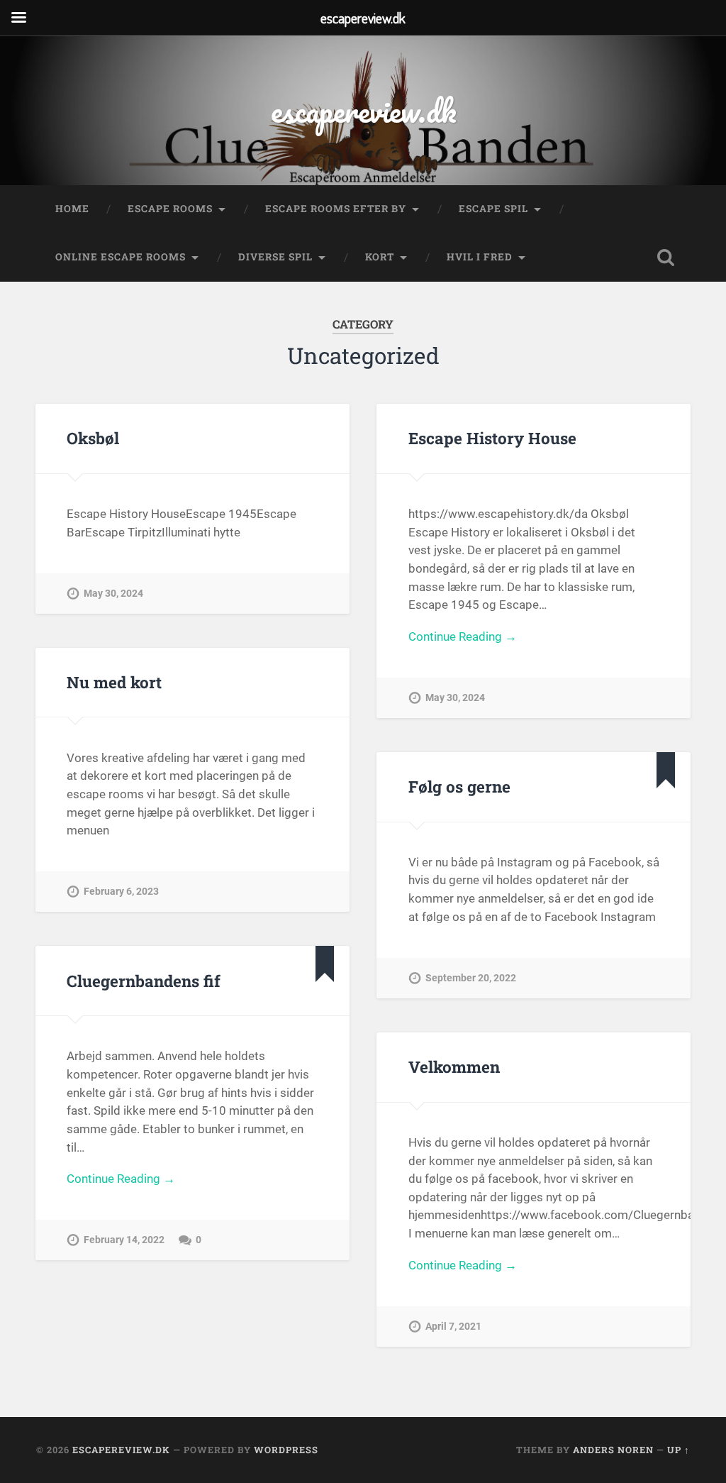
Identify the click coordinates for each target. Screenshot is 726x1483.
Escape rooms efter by (335, 208)
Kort (379, 256)
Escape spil (493, 208)
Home (72, 208)
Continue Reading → (462, 636)
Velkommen (454, 1066)
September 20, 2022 (470, 978)
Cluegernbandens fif (143, 980)
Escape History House (492, 437)
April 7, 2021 (453, 1327)
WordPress (286, 1449)
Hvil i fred (480, 256)
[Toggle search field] (666, 257)
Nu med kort (114, 682)
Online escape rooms (120, 256)
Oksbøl (93, 437)
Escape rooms (170, 208)
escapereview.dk (363, 110)
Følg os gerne (459, 786)
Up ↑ (678, 1449)
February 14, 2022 (124, 1240)
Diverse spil (275, 256)
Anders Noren (613, 1449)
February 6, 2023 (121, 892)
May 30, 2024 (113, 594)
